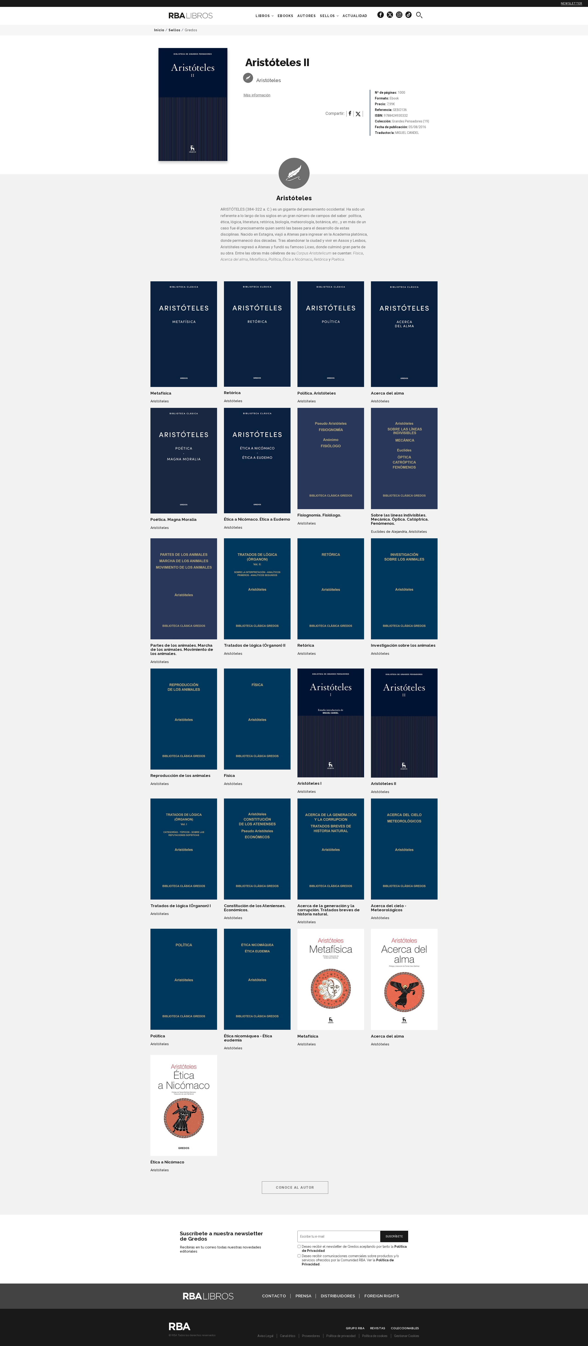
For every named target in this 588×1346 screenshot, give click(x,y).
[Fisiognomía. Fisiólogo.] (330, 458)
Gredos (191, 30)
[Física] (257, 719)
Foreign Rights (382, 1296)
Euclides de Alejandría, (389, 532)
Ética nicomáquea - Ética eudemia (248, 1038)
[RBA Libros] (197, 15)
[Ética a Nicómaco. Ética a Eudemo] (257, 460)
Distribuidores (338, 1296)
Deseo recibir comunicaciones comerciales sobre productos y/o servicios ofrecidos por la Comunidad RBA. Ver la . (350, 1260)
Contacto (274, 1296)
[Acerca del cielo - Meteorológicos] (404, 849)
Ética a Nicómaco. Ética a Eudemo (257, 519)
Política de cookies (374, 1336)
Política (157, 1036)
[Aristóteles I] (330, 723)
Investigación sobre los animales (403, 645)
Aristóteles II (383, 783)
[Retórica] (257, 334)
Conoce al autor (295, 1187)
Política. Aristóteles (316, 393)
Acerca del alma (387, 393)
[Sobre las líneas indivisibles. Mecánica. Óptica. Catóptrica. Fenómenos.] (404, 458)
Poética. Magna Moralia (173, 519)
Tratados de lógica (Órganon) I (180, 905)
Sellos (327, 16)
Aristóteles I (309, 783)
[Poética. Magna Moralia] (183, 460)
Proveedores (311, 1336)
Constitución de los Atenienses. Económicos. (255, 907)
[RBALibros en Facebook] (380, 14)
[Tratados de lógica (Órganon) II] (257, 588)
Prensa (303, 1296)
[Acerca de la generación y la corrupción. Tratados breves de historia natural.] (330, 849)
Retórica (232, 392)
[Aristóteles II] (404, 723)
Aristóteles (268, 80)
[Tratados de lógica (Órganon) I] (183, 849)
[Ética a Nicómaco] (183, 1105)
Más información (256, 95)
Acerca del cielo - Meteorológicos (388, 907)
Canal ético (287, 1336)
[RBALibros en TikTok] (408, 14)
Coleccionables (405, 1328)
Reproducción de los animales (180, 775)
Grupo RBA (355, 1328)
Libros (263, 16)
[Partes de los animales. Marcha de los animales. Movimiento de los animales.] (183, 588)
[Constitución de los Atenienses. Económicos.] (257, 849)
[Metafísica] (183, 334)
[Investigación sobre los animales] (404, 588)
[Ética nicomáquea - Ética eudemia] (257, 979)
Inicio (159, 30)
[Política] (183, 979)
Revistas (378, 1328)
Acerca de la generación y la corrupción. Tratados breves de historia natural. (328, 909)
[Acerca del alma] (404, 334)
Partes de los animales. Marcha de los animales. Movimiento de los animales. (181, 649)
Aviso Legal (265, 1336)
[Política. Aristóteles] (330, 334)
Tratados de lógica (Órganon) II (255, 645)
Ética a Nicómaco (167, 1162)
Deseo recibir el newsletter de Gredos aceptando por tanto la (354, 1249)
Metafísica (160, 393)
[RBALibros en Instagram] (399, 14)
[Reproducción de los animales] (183, 719)
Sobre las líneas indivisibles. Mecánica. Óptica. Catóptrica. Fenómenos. (400, 519)
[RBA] (180, 1329)
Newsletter (571, 3)
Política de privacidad (340, 1336)
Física (229, 775)
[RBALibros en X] (390, 14)
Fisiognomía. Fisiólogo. (319, 515)
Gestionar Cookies (406, 1336)
